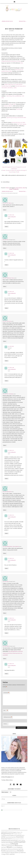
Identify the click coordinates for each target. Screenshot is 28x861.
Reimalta (18, 109)
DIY (12, 834)
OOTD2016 (14, 847)
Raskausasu (4, 849)
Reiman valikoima (8, 106)
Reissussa (10, 849)
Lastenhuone (5, 840)
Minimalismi (4, 847)
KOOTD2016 (8, 838)
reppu (3, 167)
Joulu (12, 835)
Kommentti (6, 693)
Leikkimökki (7, 844)
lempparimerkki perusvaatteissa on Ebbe (11, 61)
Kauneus (13, 837)
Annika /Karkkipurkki (12, 216)
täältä (21, 63)
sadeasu (13, 170)
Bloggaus (14, 832)
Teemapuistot (5, 852)
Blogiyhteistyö (6, 834)
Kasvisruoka (8, 837)
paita (8, 170)
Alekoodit (4, 832)
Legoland (3, 844)
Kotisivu (5, 723)
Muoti (24, 187)
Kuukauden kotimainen (19, 838)
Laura (10, 321)
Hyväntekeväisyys (5, 835)
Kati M (10, 491)
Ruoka (3, 851)
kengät (23, 170)
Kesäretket (20, 837)
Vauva (12, 852)
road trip (20, 849)
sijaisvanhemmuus (11, 851)
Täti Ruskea (11, 394)
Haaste (15, 833)
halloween (20, 833)
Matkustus (18, 845)
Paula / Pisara (11, 278)
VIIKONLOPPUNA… (23, 21)
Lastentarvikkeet (7, 842)
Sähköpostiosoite (8, 717)
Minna (10, 203)
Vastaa (4, 209)
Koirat (3, 838)
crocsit (23, 167)
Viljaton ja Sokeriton (20, 852)
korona (13, 838)
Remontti (15, 849)
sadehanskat (14, 168)
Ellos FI (2, 806)
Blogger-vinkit (19, 832)
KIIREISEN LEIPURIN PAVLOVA (7, 21)
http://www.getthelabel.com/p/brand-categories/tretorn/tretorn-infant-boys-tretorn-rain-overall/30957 (13, 653)
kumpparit (8, 167)
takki (18, 172)
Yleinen (7, 187)
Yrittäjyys (3, 854)
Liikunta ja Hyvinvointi (7, 845)
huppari (19, 167)
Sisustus (20, 850)
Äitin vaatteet (10, 854)
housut (13, 167)
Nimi (6, 710)
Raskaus (19, 847)
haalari (4, 170)
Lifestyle (14, 843)
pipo (15, 172)
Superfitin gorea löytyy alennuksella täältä (16, 117)
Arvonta (9, 832)
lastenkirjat (14, 840)
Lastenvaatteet (18, 187)
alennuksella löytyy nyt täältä (18, 122)
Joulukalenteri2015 (19, 835)
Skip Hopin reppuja (21, 124)
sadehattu (18, 170)
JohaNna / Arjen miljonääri (14, 546)
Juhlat (3, 837)
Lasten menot (21, 840)
